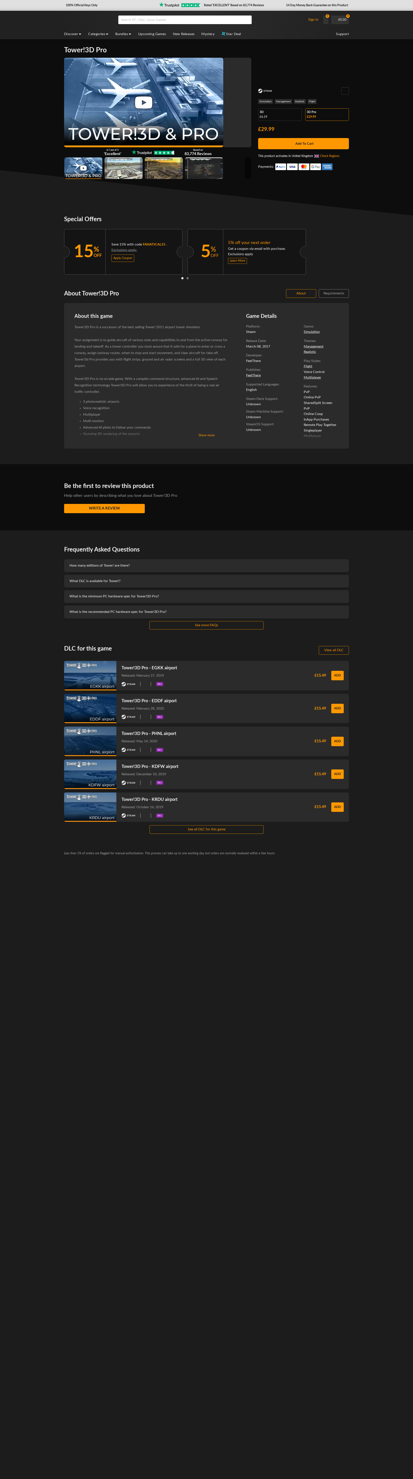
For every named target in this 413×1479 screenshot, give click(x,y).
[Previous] (58, 251)
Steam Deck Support (261, 399)
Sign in (313, 19)
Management (283, 101)
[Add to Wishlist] (345, 91)
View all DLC (334, 650)
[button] (81, 5)
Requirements (334, 293)
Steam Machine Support (264, 411)
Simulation (265, 101)
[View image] (83, 168)
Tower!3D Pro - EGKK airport (149, 668)
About (301, 293)
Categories (96, 34)
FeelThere (253, 375)
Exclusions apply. (124, 250)
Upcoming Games (152, 34)
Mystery (207, 34)
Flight (312, 101)
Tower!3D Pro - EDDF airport (149, 701)
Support (342, 34)
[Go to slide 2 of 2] (187, 278)
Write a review (104, 508)
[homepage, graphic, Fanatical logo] (87, 19)
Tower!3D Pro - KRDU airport (149, 799)
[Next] (311, 251)
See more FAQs (206, 625)
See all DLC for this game (206, 829)
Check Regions (329, 156)
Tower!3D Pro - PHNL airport (149, 734)
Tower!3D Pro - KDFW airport (150, 766)
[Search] (247, 20)
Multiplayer (312, 377)
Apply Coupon (122, 258)
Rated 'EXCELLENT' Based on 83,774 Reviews (234, 5)
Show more (207, 435)
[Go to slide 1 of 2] (182, 278)
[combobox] (211, 20)
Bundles (121, 34)
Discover (71, 34)
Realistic (300, 101)
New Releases (184, 34)
